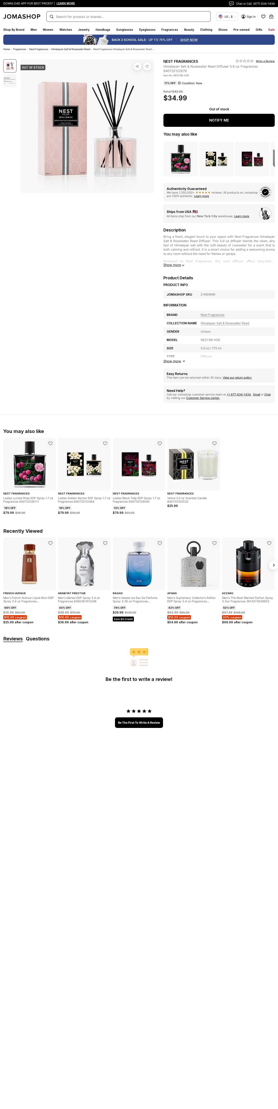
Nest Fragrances (38, 49)
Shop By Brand (13, 29)
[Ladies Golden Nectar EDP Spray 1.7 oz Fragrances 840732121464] (105, 443)
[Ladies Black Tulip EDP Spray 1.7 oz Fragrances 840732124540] (160, 443)
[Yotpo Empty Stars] (244, 61)
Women (48, 29)
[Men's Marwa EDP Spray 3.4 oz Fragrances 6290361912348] (105, 543)
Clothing (206, 29)
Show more (172, 265)
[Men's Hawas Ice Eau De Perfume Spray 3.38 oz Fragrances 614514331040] (160, 543)
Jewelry (84, 29)
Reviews (13, 639)
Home (6, 49)
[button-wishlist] (263, 16)
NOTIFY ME (219, 120)
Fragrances (169, 29)
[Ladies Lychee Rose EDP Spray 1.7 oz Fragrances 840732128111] (50, 443)
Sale (271, 29)
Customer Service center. (203, 398)
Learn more (201, 196)
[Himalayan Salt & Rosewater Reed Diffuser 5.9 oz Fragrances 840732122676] (147, 66)
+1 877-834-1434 (239, 394)
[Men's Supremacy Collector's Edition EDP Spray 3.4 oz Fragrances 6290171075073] (214, 543)
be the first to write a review (139, 722)
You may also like (180, 134)
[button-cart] (271, 16)
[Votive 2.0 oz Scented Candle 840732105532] (214, 443)
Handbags (103, 29)
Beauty (189, 29)
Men (34, 29)
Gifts (259, 29)
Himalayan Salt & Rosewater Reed (70, 49)
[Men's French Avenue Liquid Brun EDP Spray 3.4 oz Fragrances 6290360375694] (50, 543)
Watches (65, 29)
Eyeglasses (147, 29)
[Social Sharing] (137, 66)
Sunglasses (124, 29)
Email (256, 394)
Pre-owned (241, 29)
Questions (37, 639)
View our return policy (237, 377)
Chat (267, 394)
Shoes (223, 29)
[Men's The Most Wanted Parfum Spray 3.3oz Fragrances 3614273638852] (269, 543)
